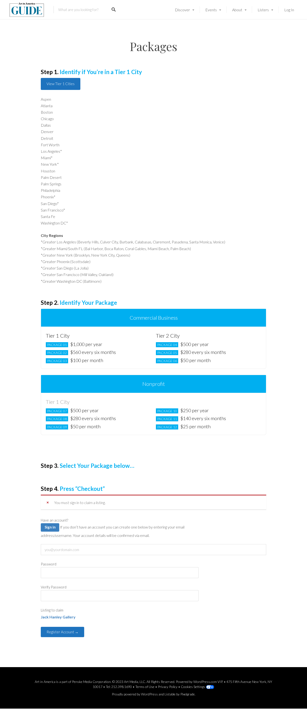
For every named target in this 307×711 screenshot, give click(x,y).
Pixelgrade (187, 694)
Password (48, 564)
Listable (170, 694)
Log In (289, 9)
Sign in (50, 527)
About (237, 9)
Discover (182, 9)
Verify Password (53, 587)
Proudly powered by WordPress (135, 694)
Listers (263, 9)
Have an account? (54, 520)
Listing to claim (52, 610)
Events (211, 9)
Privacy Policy (167, 687)
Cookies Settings (193, 687)
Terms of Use (144, 687)
